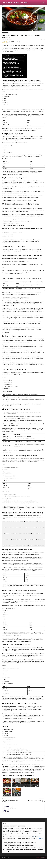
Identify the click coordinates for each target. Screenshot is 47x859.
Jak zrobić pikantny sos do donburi (10, 66)
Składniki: (6, 76)
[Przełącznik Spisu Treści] (24, 55)
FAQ (6, 2)
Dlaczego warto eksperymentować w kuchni (12, 71)
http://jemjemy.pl (12, 808)
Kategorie (10, 2)
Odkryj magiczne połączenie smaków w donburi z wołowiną (15, 70)
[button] (43, 2)
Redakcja (17, 2)
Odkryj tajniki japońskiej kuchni (9, 58)
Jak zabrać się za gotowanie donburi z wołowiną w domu (14, 56)
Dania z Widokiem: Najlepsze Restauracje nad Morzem (36, 801)
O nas (14, 2)
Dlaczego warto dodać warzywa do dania (11, 67)
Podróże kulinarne (37, 836)
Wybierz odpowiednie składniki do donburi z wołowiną (14, 60)
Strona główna (4, 5)
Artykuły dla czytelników (41, 857)
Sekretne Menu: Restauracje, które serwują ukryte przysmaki (11, 801)
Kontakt (25, 2)
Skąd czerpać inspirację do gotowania (11, 59)
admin (5, 39)
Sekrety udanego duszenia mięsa (10, 62)
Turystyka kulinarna (11, 5)
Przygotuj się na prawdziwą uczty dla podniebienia (13, 72)
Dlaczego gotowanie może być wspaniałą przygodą (13, 75)
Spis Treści (21, 2)
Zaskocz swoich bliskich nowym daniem (11, 74)
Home (4, 2)
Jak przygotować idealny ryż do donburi (11, 63)
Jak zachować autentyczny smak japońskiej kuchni (13, 68)
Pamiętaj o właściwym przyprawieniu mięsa (12, 64)
